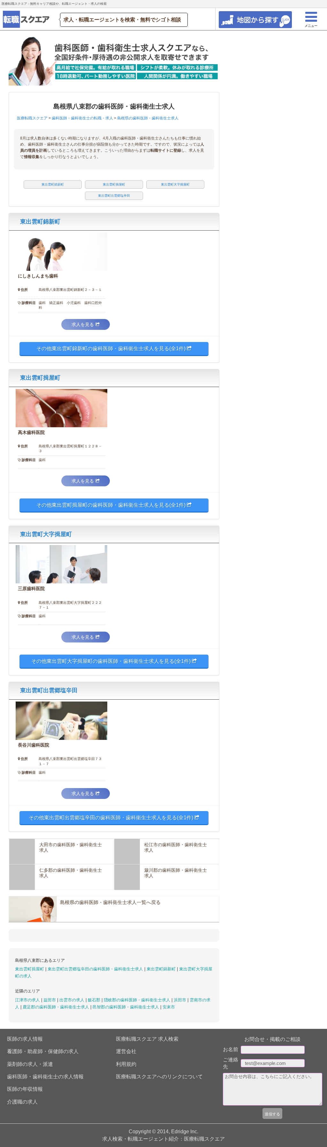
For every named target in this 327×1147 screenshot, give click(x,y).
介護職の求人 (22, 1102)
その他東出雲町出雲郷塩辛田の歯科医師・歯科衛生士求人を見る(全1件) (111, 817)
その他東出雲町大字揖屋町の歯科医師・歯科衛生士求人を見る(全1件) (111, 661)
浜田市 (180, 1000)
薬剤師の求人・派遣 (30, 1064)
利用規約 (126, 1064)
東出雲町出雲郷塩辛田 (49, 690)
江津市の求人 (28, 1000)
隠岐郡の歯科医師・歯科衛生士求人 (137, 1000)
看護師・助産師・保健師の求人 (43, 1051)
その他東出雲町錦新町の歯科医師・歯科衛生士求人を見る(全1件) (111, 348)
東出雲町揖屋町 (40, 378)
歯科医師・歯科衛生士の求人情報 (45, 1076)
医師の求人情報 (25, 1039)
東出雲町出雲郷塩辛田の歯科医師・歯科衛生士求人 (96, 969)
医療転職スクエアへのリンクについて (159, 1076)
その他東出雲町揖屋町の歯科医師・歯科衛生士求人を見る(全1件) (111, 505)
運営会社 (126, 1051)
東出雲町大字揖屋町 (46, 534)
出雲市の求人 (72, 1000)
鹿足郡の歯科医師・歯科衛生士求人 (56, 1007)
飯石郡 (95, 1000)
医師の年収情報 (25, 1089)
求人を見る (83, 324)
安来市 (169, 1007)
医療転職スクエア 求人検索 (147, 1039)
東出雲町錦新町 (40, 221)
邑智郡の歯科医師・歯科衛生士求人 (126, 1007)
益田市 (50, 1000)
